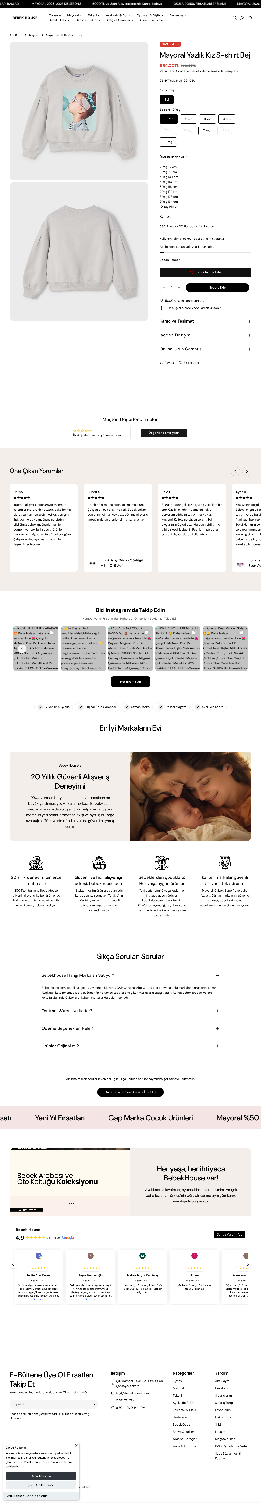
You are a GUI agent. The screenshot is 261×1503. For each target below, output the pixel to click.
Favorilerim (223, 1410)
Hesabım (221, 1388)
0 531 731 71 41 (126, 1400)
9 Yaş (168, 142)
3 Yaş (207, 119)
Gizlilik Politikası (15, 1495)
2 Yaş (188, 119)
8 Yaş (228, 131)
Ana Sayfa (16, 35)
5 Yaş (171, 131)
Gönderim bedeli (187, 71)
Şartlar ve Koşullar (37, 1495)
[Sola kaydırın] (235, 471)
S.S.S (218, 1424)
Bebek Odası (182, 1424)
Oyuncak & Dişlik (185, 1410)
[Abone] (94, 1404)
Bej (167, 100)
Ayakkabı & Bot (183, 1403)
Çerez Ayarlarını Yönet (41, 1485)
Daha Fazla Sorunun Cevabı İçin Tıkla (130, 1092)
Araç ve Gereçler (185, 1439)
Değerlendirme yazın (164, 433)
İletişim (220, 1432)
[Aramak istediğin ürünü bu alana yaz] (234, 18)
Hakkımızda (223, 1417)
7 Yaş (206, 130)
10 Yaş (169, 119)
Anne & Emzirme (184, 1446)
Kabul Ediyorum (41, 1476)
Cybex (177, 1381)
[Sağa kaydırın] (246, 471)
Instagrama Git (130, 682)
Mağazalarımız (225, 1439)
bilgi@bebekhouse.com (132, 1393)
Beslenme (180, 1417)
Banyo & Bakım (183, 1432)
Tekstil (177, 1395)
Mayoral (34, 35)
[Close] (76, 1446)
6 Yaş (190, 131)
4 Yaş (227, 119)
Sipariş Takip (224, 1403)
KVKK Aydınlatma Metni (231, 1446)
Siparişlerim (223, 1395)
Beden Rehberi (170, 260)
